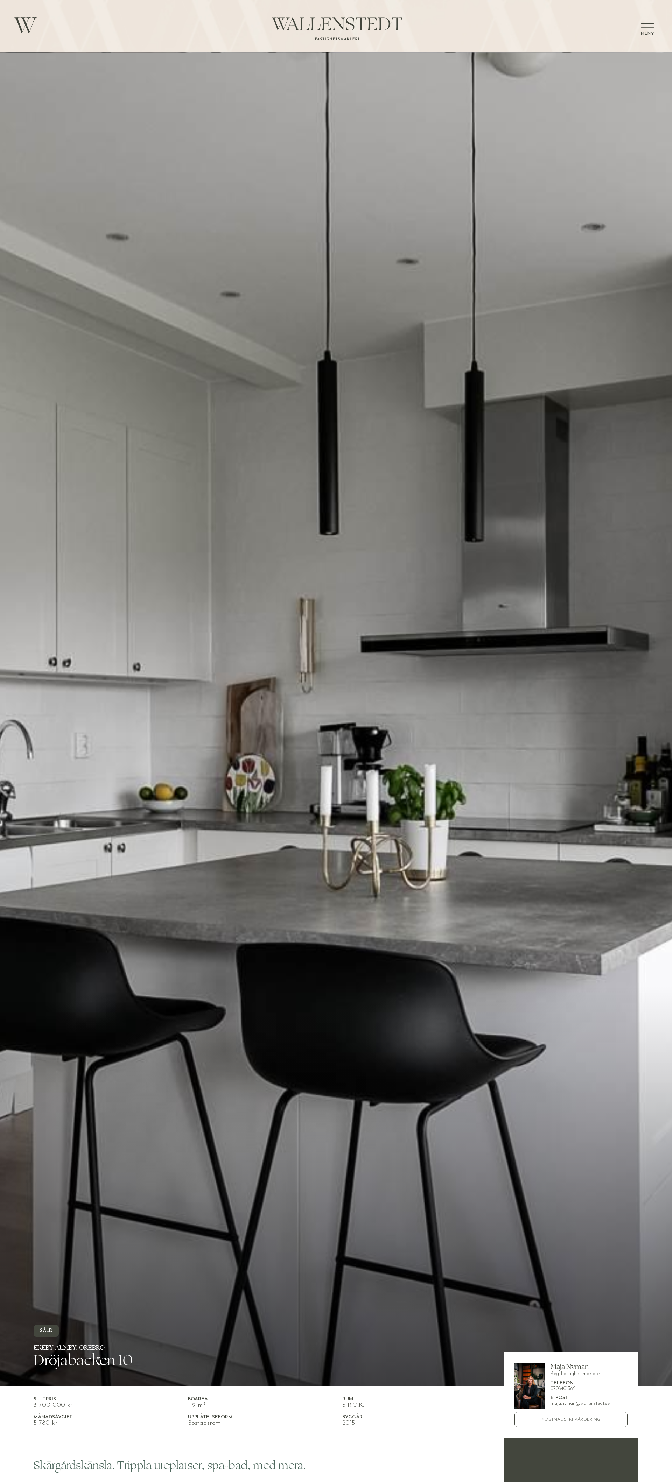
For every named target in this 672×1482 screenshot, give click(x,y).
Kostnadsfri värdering (571, 1419)
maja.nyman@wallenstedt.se (580, 1403)
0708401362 (563, 1388)
